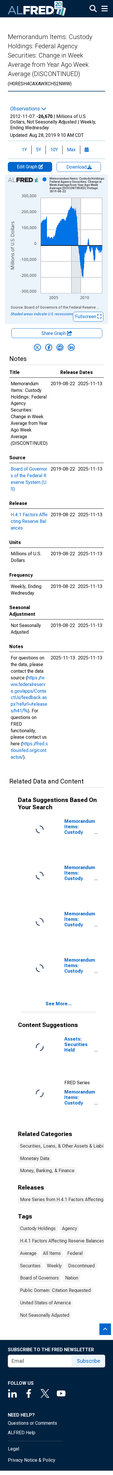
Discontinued (81, 1266)
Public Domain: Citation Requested (55, 1290)
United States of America (45, 1303)
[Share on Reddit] (60, 347)
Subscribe (88, 1361)
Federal (75, 1253)
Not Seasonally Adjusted (44, 1315)
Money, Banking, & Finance (47, 1170)
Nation (71, 1278)
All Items (52, 1253)
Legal (13, 1449)
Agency (69, 1228)
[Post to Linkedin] (71, 347)
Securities (30, 1266)
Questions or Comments (32, 1423)
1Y (24, 149)
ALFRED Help (21, 1432)
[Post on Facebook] (48, 347)
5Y (38, 149)
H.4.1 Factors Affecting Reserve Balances (29, 521)
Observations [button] (25, 108)
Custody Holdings (38, 1228)
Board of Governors (39, 1278)
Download (77, 167)
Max (71, 149)
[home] (37, 8)
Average (28, 1253)
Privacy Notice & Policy (31, 1460)
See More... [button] (58, 1003)
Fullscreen (86, 316)
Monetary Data (34, 1158)
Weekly (54, 1266)
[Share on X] (37, 347)
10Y (54, 149)
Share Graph (54, 333)
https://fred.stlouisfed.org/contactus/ (29, 750)
